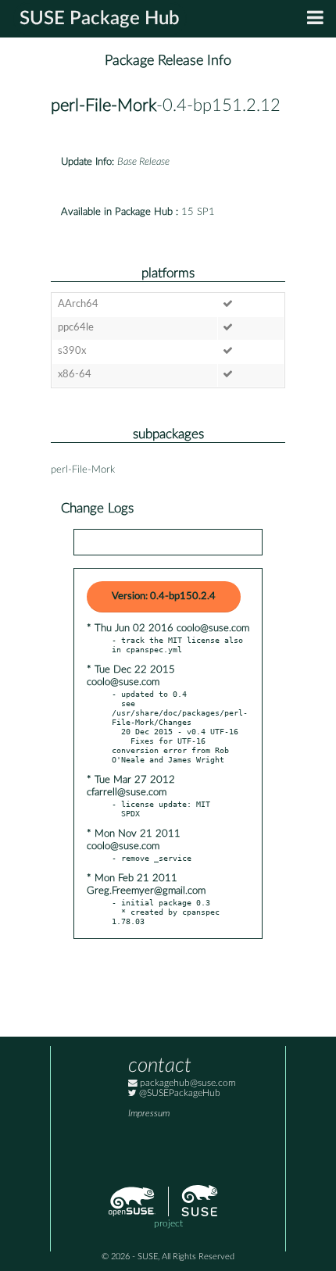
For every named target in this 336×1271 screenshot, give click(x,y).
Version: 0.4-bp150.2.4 (164, 596)
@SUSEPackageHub (178, 1093)
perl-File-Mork (103, 106)
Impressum (149, 1113)
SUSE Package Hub (100, 18)
